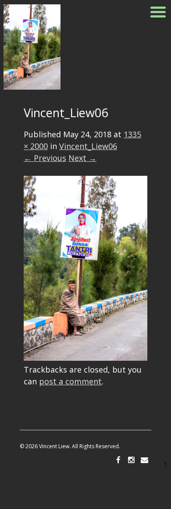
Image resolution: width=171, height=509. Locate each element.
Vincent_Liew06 (88, 146)
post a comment (70, 381)
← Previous (45, 158)
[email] (144, 460)
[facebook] (118, 460)
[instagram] (131, 460)
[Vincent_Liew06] (85, 357)
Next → (82, 158)
